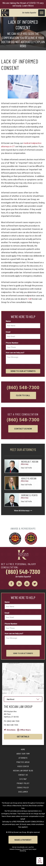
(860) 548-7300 (23, 387)
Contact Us (23, 775)
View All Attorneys (22, 511)
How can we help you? (15, 353)
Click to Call (23, 395)
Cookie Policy (23, 787)
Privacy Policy (23, 783)
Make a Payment (23, 840)
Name (8, 321)
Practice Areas (23, 762)
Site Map (23, 779)
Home (23, 749)
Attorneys (23, 758)
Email (8, 332)
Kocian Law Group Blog (23, 771)
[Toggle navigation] (41, 12)
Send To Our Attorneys (23, 371)
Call (29, 299)
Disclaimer (23, 792)
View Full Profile (26, 467)
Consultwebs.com (22, 847)
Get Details (23, 736)
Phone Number (12, 343)
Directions (11, 730)
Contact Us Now (23, 429)
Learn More (28, 5)
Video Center (23, 766)
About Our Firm (23, 754)
